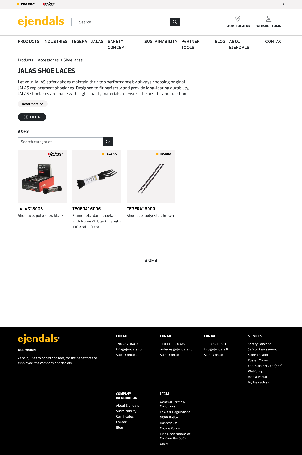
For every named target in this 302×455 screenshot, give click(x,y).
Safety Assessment (262, 349)
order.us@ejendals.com (177, 349)
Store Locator (258, 355)
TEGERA (79, 41)
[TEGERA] (26, 4)
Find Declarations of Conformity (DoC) (175, 436)
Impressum (168, 423)
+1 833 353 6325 (172, 344)
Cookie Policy (170, 428)
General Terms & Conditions (172, 404)
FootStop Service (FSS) (265, 366)
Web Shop (255, 371)
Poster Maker (258, 360)
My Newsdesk (258, 382)
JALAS (97, 41)
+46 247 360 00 (127, 344)
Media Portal (257, 377)
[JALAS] (49, 4)
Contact (274, 41)
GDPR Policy (169, 417)
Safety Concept (117, 44)
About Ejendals (239, 44)
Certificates (125, 416)
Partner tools (190, 44)
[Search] (175, 22)
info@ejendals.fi (216, 349)
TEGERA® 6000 (141, 208)
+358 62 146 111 (216, 344)
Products (29, 41)
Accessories (48, 60)
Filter (35, 117)
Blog (220, 41)
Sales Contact (126, 355)
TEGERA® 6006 (86, 208)
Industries (55, 41)
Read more (30, 104)
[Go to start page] (41, 21)
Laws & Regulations (175, 412)
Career (121, 422)
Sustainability (161, 41)
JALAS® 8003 (30, 208)
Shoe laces (73, 60)
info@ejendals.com (130, 349)
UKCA (164, 444)
